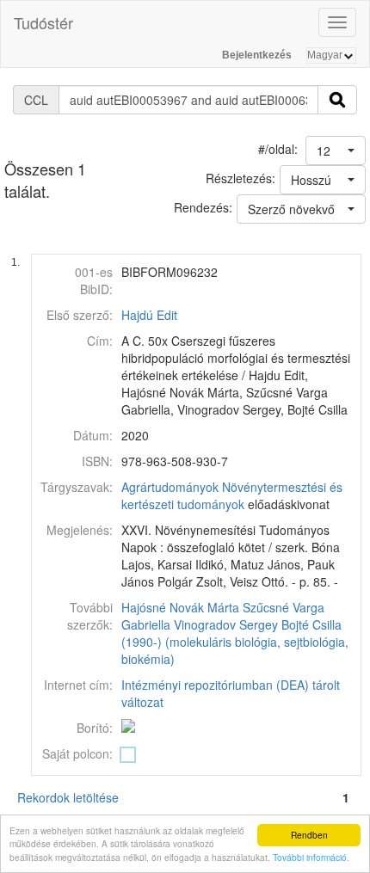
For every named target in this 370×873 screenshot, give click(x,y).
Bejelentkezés (257, 55)
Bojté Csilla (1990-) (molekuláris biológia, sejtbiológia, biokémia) (234, 641)
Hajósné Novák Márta (180, 607)
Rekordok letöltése (68, 797)
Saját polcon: (77, 753)
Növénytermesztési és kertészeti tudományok (231, 495)
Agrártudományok (170, 486)
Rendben (309, 834)
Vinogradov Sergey (226, 624)
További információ (310, 857)
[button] (335, 150)
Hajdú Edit (149, 314)
